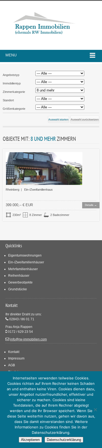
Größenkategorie (14, 108)
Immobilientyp (12, 83)
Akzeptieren (30, 440)
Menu (11, 55)
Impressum (16, 358)
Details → (91, 204)
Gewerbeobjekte (20, 282)
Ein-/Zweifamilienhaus (38, 189)
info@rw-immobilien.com (28, 339)
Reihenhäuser (18, 275)
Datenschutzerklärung (64, 440)
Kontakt (13, 351)
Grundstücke (17, 289)
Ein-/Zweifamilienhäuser (26, 262)
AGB (11, 365)
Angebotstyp (11, 75)
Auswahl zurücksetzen (85, 119)
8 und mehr (43, 138)
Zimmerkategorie (14, 91)
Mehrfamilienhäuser (23, 269)
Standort (8, 100)
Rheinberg (12, 189)
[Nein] (95, 409)
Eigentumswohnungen (25, 255)
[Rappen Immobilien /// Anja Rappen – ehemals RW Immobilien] (43, 25)
